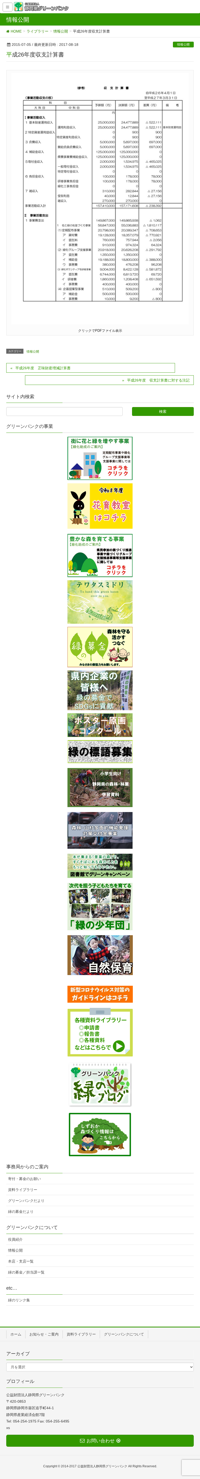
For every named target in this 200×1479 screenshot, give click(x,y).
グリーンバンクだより (26, 1201)
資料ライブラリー (22, 1190)
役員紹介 (15, 1239)
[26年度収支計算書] (100, 198)
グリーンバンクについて (124, 1334)
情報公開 (183, 44)
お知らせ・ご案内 (44, 1334)
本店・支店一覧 (21, 1261)
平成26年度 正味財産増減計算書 (43, 368)
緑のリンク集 (19, 1300)
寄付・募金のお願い (24, 1179)
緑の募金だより (21, 1211)
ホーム (15, 1334)
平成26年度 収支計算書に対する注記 (158, 380)
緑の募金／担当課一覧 (26, 1272)
